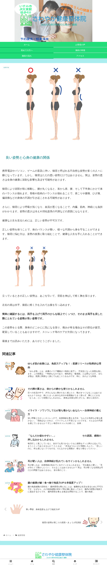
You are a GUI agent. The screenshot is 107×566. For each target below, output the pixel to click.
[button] (98, 356)
